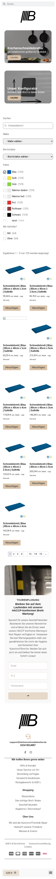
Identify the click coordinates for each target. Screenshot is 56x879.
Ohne (10, 238)
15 (40, 554)
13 (30, 554)
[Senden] (28, 696)
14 (35, 554)
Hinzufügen (11, 308)
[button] (50, 872)
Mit (9, 233)
